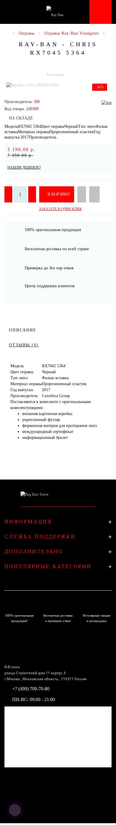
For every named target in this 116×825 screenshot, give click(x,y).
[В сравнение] (94, 194)
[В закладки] (81, 194)
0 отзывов (55, 74)
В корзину (58, 194)
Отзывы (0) (24, 345)
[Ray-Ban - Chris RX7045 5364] (58, 85)
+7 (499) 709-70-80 (30, 688)
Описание (23, 330)
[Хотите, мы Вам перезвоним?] (15, 810)
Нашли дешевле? (24, 167)
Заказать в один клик (60, 209)
